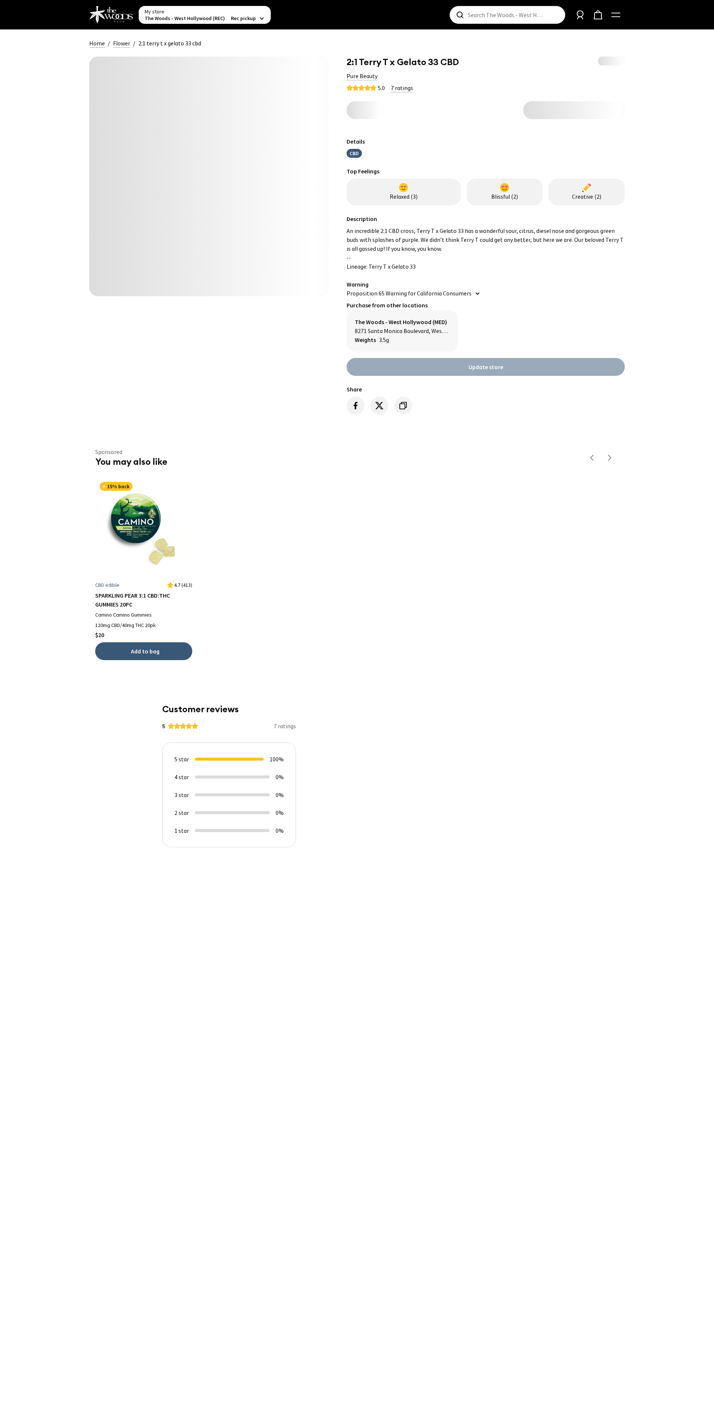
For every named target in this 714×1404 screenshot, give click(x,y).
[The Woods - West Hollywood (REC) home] (111, 15)
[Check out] (598, 15)
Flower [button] (121, 43)
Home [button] (97, 43)
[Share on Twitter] (379, 406)
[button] (362, 75)
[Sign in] (580, 15)
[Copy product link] (403, 406)
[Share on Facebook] (355, 406)
